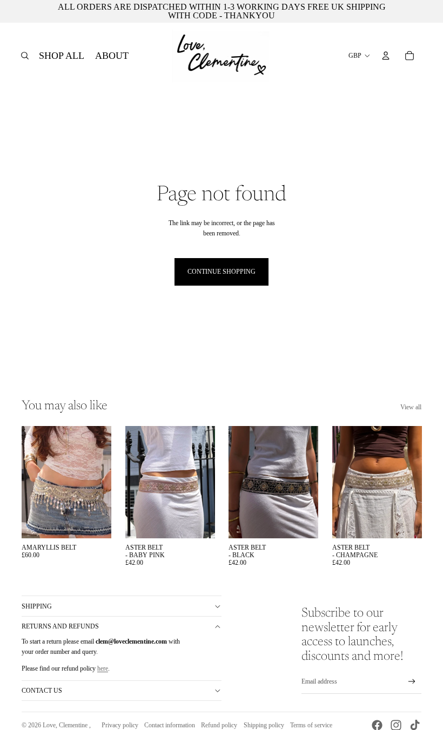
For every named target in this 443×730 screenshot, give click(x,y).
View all (410, 407)
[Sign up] (411, 681)
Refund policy (219, 725)
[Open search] (25, 55)
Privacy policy (120, 725)
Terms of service (311, 725)
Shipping (37, 606)
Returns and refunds (60, 626)
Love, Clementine (66, 725)
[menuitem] (61, 55)
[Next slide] (102, 482)
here (102, 668)
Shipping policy (264, 725)
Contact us (42, 690)
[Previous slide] (30, 482)
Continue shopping (221, 271)
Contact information (169, 725)
